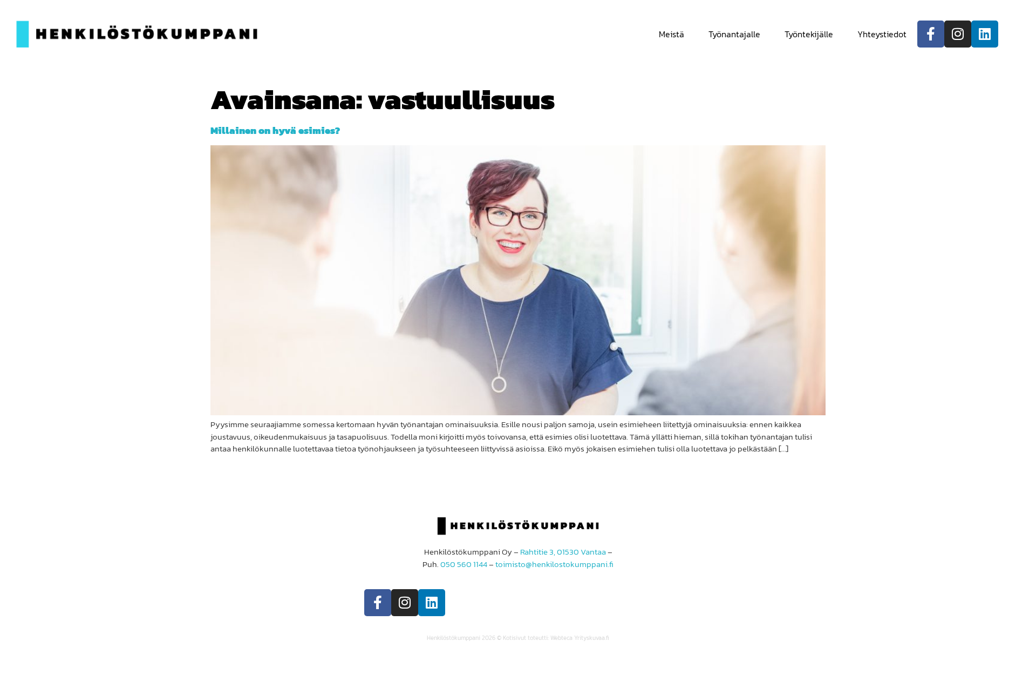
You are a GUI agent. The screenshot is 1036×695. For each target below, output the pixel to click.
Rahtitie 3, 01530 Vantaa (563, 551)
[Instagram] (957, 34)
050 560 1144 (463, 564)
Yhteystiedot (881, 34)
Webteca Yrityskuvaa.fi (579, 637)
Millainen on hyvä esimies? (275, 130)
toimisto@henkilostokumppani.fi (554, 564)
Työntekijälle (809, 34)
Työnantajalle (734, 34)
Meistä (671, 34)
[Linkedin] (984, 34)
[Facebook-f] (930, 34)
